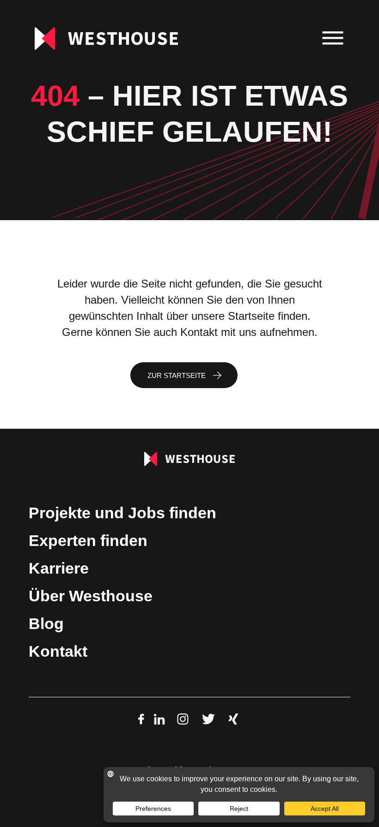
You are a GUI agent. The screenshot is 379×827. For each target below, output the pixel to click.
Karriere (59, 568)
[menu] (333, 38)
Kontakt (58, 651)
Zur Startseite (176, 375)
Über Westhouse (91, 596)
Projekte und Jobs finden (122, 512)
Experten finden (88, 540)
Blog (46, 623)
